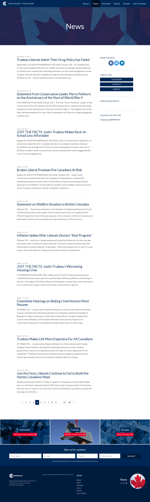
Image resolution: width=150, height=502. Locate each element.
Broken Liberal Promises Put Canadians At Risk (49, 170)
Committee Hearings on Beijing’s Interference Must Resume (53, 303)
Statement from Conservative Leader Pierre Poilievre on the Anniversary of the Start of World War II (54, 96)
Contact (116, 84)
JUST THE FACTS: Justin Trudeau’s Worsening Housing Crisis (49, 268)
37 (64, 402)
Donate (126, 3)
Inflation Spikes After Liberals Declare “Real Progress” (54, 235)
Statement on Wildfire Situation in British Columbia (53, 204)
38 (69, 402)
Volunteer (106, 3)
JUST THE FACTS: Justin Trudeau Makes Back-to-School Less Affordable (52, 133)
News (95, 3)
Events (117, 3)
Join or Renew (139, 3)
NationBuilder (19, 485)
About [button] (86, 3)
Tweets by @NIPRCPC (110, 119)
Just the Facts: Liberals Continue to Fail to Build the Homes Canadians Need (53, 375)
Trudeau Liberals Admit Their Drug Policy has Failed (53, 60)
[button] (111, 63)
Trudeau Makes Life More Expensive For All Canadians (55, 339)
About (79, 480)
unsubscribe (79, 461)
